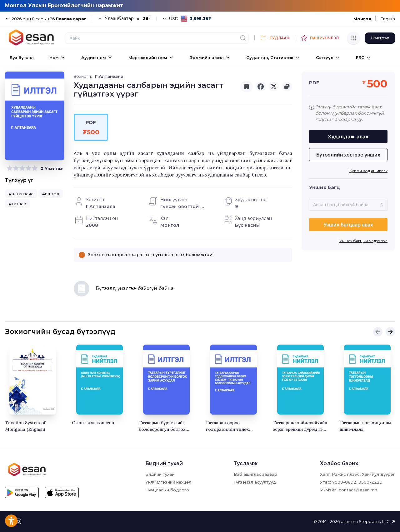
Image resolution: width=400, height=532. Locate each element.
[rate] (10, 168)
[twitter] (273, 86)
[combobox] (348, 204)
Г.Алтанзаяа (109, 76)
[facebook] (260, 86)
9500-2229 (370, 482)
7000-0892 (344, 482)
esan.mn (349, 521)
